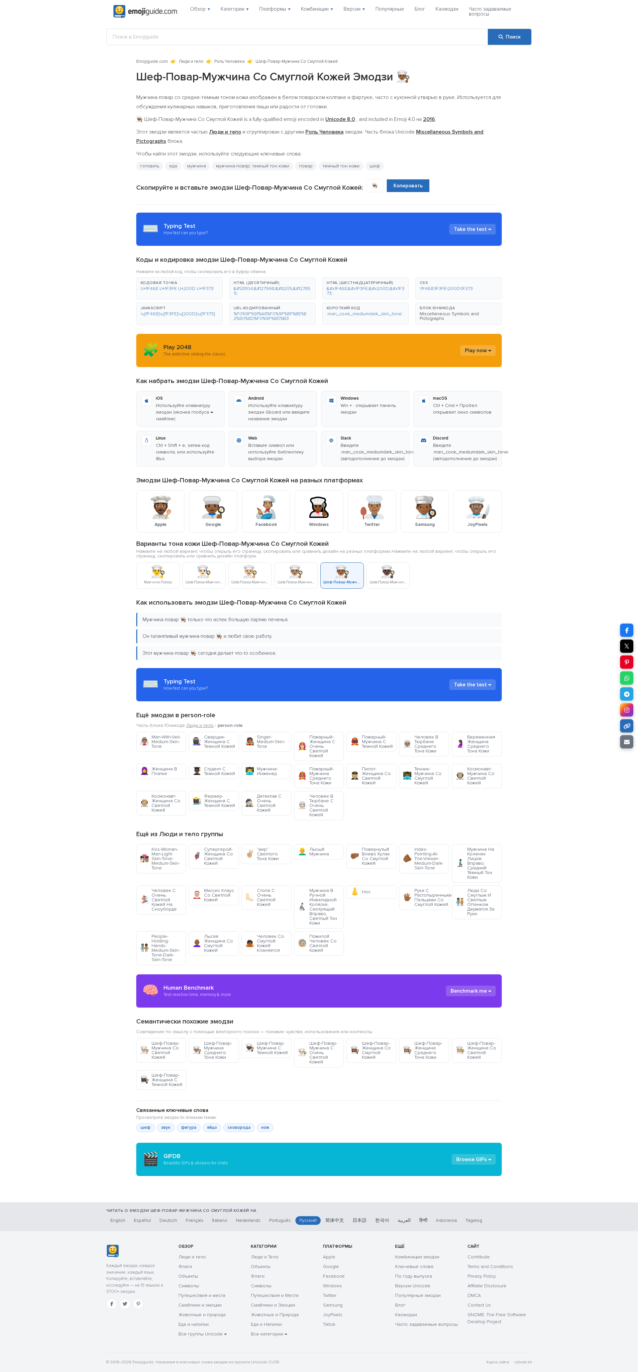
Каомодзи (447, 9)
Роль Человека (229, 61)
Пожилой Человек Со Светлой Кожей (317, 943)
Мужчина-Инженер (261, 771)
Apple (329, 1257)
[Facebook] (111, 1304)
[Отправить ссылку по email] (626, 741)
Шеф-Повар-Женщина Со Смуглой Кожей (370, 1050)
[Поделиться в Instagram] (626, 710)
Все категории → (269, 1334)
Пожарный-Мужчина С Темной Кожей (371, 741)
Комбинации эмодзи (417, 1257)
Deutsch (168, 1220)
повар (306, 166)
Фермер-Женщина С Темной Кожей (213, 800)
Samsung (333, 1305)
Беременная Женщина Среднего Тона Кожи (475, 744)
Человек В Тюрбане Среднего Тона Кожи (420, 744)
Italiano (219, 1220)
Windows (332, 1286)
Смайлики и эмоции (200, 1305)
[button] (179, 288)
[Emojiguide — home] (145, 11)
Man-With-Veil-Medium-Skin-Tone (160, 741)
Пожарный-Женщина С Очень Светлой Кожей (316, 746)
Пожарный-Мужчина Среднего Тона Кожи (316, 776)
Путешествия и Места (274, 1295)
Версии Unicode (412, 1286)
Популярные (389, 9)
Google (331, 1266)
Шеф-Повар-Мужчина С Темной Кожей (266, 1047)
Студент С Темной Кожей (213, 771)
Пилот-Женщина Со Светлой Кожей (370, 776)
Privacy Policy (482, 1276)
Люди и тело (191, 61)
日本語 (360, 1220)
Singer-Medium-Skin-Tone (265, 741)
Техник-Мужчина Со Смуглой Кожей (422, 776)
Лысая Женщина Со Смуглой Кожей (212, 943)
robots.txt (523, 1362)
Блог (420, 9)
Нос (360, 891)
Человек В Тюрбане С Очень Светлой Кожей (316, 805)
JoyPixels (332, 1315)
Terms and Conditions (490, 1266)
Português (280, 1220)
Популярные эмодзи (418, 1295)
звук (165, 1127)
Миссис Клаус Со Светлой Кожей (213, 895)
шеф (146, 1127)
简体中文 (334, 1220)
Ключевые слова (414, 1266)
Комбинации (317, 9)
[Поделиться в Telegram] (626, 694)
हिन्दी (423, 1220)
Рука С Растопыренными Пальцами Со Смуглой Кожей (426, 897)
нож (265, 1127)
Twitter (329, 1295)
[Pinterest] (138, 1304)
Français (194, 1220)
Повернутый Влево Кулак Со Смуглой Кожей (370, 856)
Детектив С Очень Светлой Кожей (263, 803)
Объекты (188, 1276)
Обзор (200, 9)
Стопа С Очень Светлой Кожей (260, 897)
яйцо (212, 1127)
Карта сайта (497, 1362)
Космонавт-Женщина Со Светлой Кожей (160, 803)
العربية (404, 1220)
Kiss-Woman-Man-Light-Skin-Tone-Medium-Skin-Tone (160, 858)
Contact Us (479, 1305)
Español (142, 1220)
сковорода (239, 1127)
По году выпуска (413, 1276)
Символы (188, 1286)
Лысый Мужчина (313, 851)
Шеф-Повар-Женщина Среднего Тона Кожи (422, 1050)
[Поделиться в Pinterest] (626, 662)
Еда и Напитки (266, 1324)
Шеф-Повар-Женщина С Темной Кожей (161, 1079)
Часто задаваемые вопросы (490, 11)
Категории (235, 9)
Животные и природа (202, 1315)
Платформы (274, 9)
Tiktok (329, 1324)
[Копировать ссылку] (626, 726)
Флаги (185, 1266)
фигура (188, 1127)
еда (173, 166)
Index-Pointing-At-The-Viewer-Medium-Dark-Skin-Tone (423, 858)
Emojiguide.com (152, 61)
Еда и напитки (193, 1324)
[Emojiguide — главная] (112, 1251)
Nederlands (248, 1220)
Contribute (479, 1257)
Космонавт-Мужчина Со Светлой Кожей (475, 776)
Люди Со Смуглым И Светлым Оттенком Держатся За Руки (475, 902)
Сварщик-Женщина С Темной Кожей (213, 741)
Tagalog (474, 1220)
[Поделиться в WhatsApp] (626, 678)
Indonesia (446, 1220)
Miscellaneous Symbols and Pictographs (449, 316)
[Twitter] (125, 1304)
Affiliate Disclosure (487, 1286)
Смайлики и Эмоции (273, 1305)
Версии (354, 9)
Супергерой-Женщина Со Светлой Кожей (212, 856)
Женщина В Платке (158, 771)
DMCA (474, 1295)
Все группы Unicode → (202, 1334)
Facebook (334, 1276)
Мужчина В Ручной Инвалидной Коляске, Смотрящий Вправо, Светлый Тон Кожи (317, 907)
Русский (308, 1220)
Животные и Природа (275, 1315)
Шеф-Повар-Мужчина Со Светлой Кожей (159, 1050)
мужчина (196, 166)
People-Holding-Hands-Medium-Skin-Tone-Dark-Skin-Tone (160, 947)
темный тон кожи (341, 166)
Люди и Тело (264, 1257)
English (117, 1220)
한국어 (382, 1220)
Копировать (408, 186)
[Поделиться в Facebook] (626, 630)
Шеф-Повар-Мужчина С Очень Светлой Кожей (317, 1052)
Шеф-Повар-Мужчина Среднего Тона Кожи (212, 1050)
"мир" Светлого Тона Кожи (262, 853)
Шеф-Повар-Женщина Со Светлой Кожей (476, 1050)
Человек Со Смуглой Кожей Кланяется (264, 943)
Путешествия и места (201, 1295)
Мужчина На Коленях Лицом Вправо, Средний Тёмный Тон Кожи (475, 863)
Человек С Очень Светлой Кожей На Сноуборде (158, 900)
